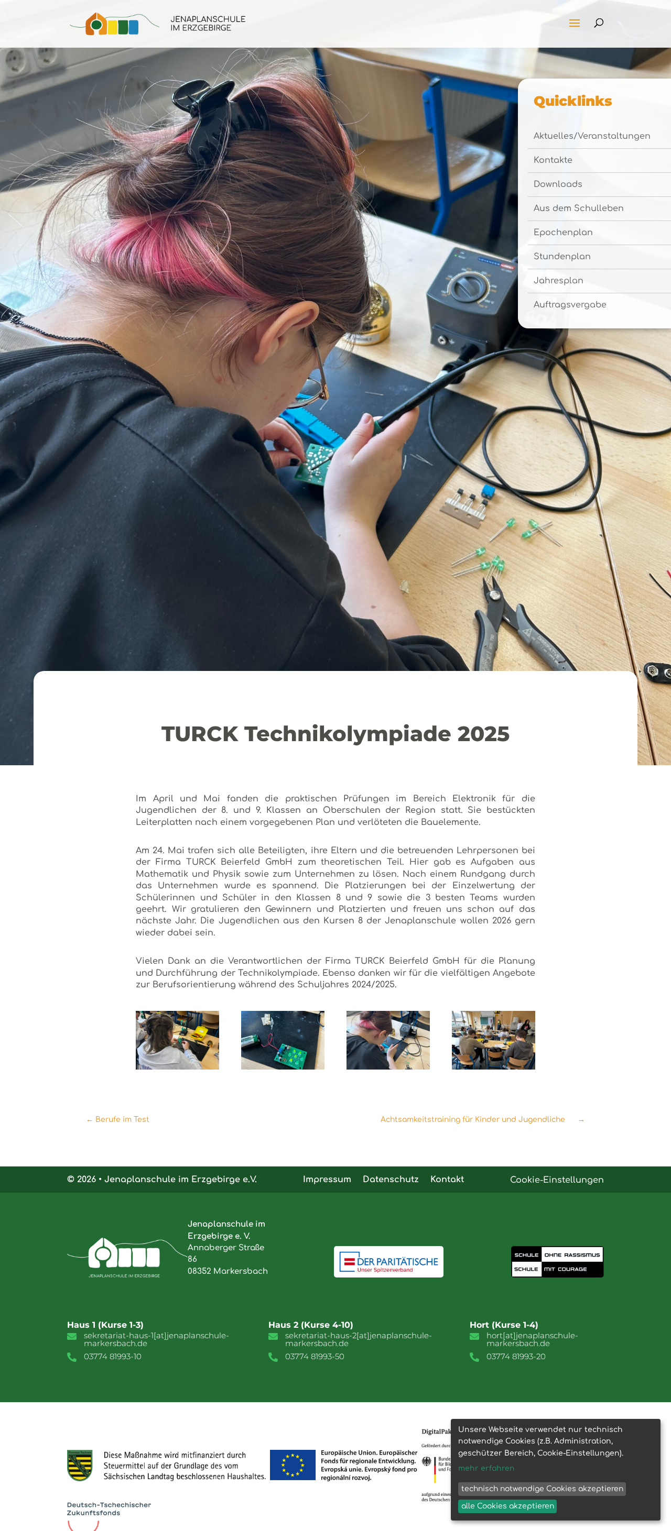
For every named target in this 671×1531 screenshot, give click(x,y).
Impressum (327, 1179)
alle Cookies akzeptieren (507, 1506)
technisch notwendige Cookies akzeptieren (542, 1489)
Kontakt (447, 1179)
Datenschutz (391, 1179)
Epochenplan (563, 233)
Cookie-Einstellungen (557, 1180)
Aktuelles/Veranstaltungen (592, 137)
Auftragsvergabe (570, 305)
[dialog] (556, 1470)
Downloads (558, 185)
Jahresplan (558, 281)
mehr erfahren (486, 1468)
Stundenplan (562, 257)
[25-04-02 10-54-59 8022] (493, 1067)
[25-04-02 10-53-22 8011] (177, 1067)
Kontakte (553, 161)
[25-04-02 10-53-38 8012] (282, 1067)
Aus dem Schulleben (579, 209)
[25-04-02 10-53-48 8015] (388, 1067)
